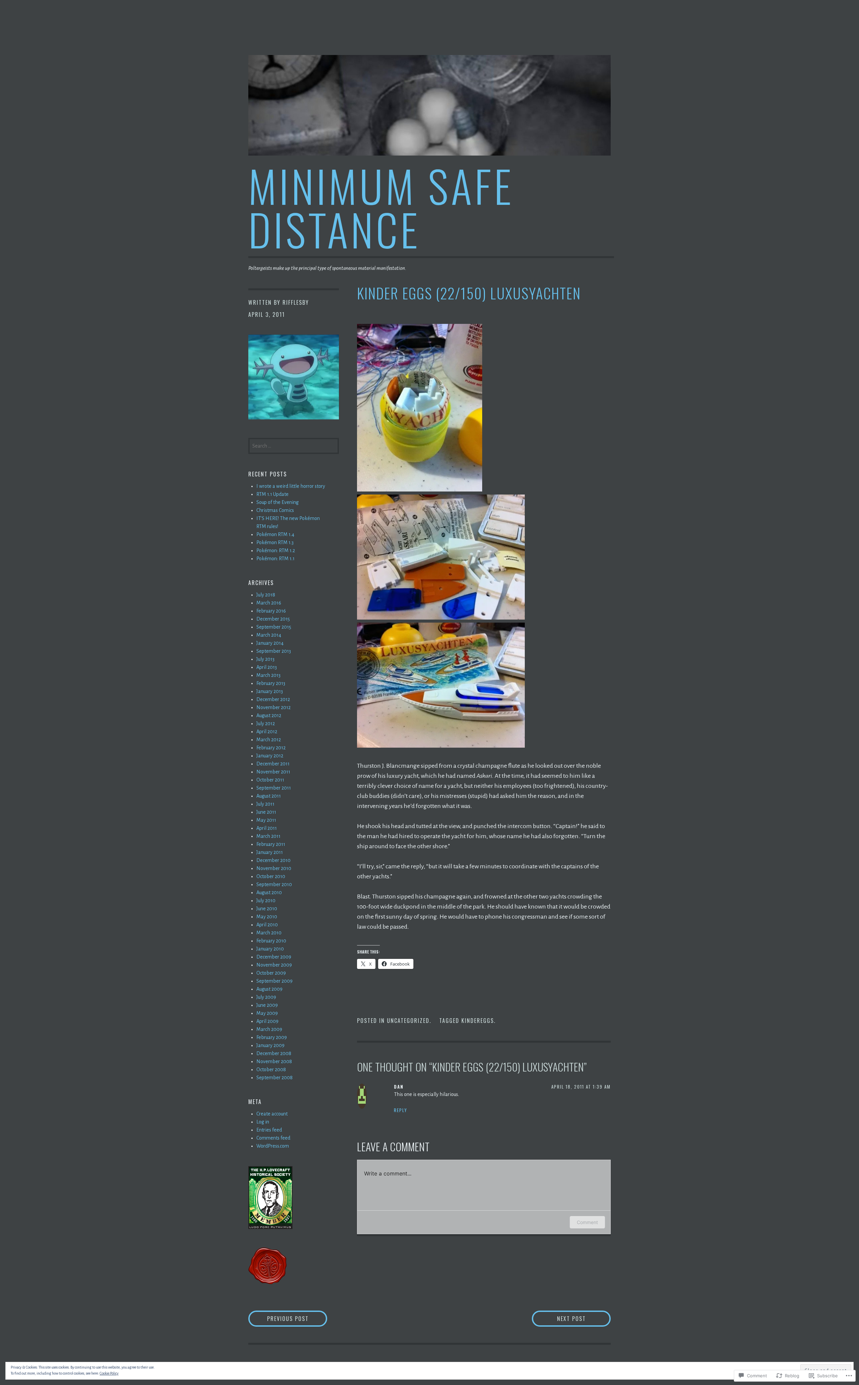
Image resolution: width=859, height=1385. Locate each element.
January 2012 (269, 755)
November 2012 (273, 707)
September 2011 (273, 788)
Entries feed (269, 1130)
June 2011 (266, 812)
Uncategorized (408, 1021)
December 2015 (273, 619)
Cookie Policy (109, 1373)
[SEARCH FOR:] (293, 445)
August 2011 (268, 796)
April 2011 (266, 828)
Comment (587, 1222)
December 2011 (273, 763)
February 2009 (271, 1037)
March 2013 (268, 675)
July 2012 (265, 723)
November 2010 (273, 868)
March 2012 (268, 739)
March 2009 (269, 1029)
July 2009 (266, 997)
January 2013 (269, 691)
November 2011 (273, 771)
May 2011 (266, 820)
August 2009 (269, 989)
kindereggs (477, 1021)
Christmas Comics (275, 510)
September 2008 (274, 1077)
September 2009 (274, 981)
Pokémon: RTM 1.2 (275, 550)
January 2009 (270, 1045)
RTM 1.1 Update (272, 494)
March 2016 (268, 602)
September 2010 (274, 884)
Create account (272, 1113)
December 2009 (273, 957)
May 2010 (266, 916)
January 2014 (270, 643)
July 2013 (265, 659)
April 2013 (266, 667)
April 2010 (267, 924)
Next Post (559, 1318)
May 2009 (267, 1013)
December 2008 (273, 1053)
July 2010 (265, 900)
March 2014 (268, 635)
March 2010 (269, 932)
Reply (400, 1110)
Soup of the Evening (277, 502)
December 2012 (273, 699)
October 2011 (270, 780)
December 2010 (273, 860)
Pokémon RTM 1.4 (275, 534)
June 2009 (267, 1005)
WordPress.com (272, 1146)
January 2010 (270, 948)
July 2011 (265, 804)
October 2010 (270, 876)
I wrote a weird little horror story (290, 486)
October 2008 (271, 1069)
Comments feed (273, 1138)
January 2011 (269, 852)
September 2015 (273, 627)
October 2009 (271, 973)
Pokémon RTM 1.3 (275, 542)
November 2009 (274, 965)
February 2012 (271, 747)
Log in (262, 1121)
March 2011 (268, 836)
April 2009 (267, 1021)
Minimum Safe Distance (381, 207)
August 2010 (269, 892)
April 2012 (266, 731)
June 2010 (266, 908)
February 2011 (270, 844)
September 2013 (273, 651)
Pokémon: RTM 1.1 (275, 558)
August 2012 (268, 715)
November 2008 (274, 1061)
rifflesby (296, 302)
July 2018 (265, 594)
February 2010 (271, 940)
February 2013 (270, 683)
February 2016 (271, 611)
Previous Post (278, 1318)
